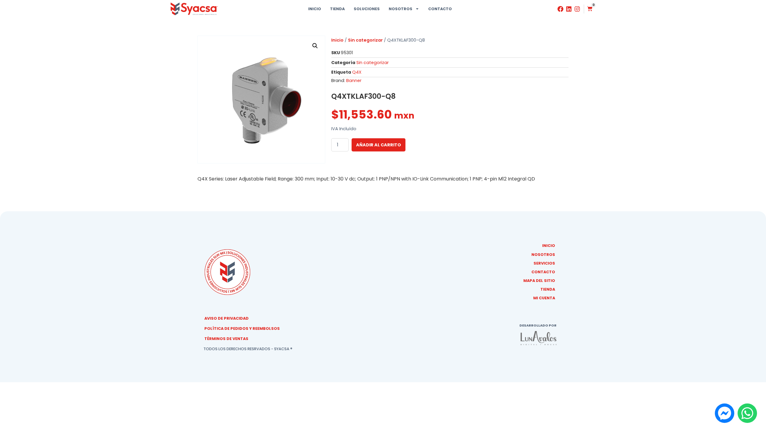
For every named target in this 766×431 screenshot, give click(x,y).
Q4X (356, 72)
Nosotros (400, 8)
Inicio (314, 8)
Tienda (337, 8)
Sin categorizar (365, 40)
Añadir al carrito (378, 145)
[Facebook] (560, 9)
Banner (353, 81)
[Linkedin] (569, 9)
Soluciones (367, 8)
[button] (315, 45)
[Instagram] (577, 9)
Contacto (440, 8)
